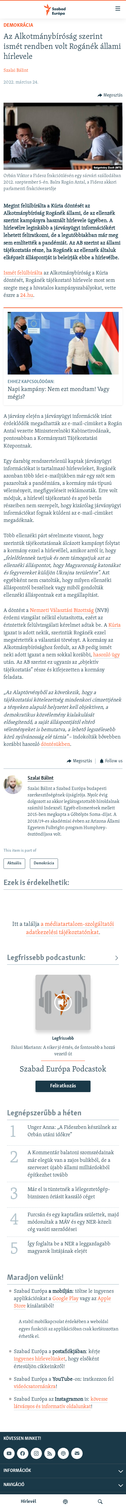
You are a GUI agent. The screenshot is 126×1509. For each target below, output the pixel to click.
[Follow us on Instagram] (36, 1453)
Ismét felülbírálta (23, 273)
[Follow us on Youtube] (9, 1453)
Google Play (65, 1299)
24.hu (26, 295)
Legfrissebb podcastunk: (46, 958)
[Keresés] (100, 1501)
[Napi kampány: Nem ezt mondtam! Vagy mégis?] (63, 343)
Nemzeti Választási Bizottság (62, 610)
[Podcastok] (65, 1501)
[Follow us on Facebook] (22, 1453)
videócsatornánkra (35, 1387)
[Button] (110, 95)
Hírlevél (28, 1501)
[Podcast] (63, 1453)
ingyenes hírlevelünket (39, 1359)
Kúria (114, 625)
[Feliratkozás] (76, 1453)
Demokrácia (18, 25)
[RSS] (49, 1453)
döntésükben (55, 744)
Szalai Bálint (16, 70)
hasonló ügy (106, 655)
